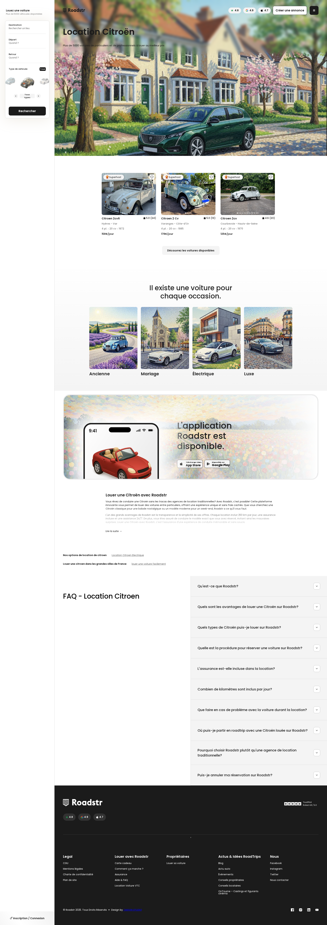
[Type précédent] (16, 96)
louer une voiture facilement (149, 564)
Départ (13, 39)
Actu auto (224, 869)
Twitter (274, 874)
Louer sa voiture (176, 863)
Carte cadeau (123, 863)
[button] (105, 194)
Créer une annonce (290, 10)
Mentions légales (73, 869)
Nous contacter (279, 880)
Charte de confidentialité (78, 874)
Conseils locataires (229, 886)
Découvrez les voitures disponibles (190, 250)
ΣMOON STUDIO (132, 910)
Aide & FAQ (121, 880)
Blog (220, 863)
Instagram (276, 869)
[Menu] (314, 10)
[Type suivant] (38, 96)
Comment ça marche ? (129, 869)
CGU (65, 863)
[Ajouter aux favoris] (152, 177)
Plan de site (70, 880)
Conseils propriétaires (231, 880)
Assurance (121, 874)
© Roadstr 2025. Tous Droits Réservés (85, 910)
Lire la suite (112, 531)
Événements (225, 874)
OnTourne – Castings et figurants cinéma (238, 892)
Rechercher (27, 111)
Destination (15, 25)
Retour (12, 54)
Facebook (276, 863)
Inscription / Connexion (28, 918)
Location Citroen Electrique (128, 555)
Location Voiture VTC (127, 886)
